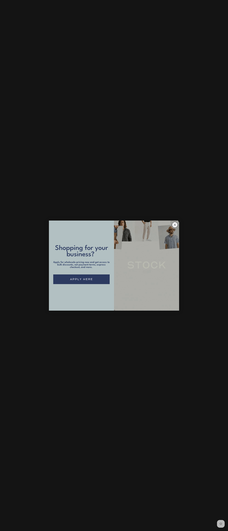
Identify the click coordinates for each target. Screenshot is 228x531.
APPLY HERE (81, 279)
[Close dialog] (175, 225)
